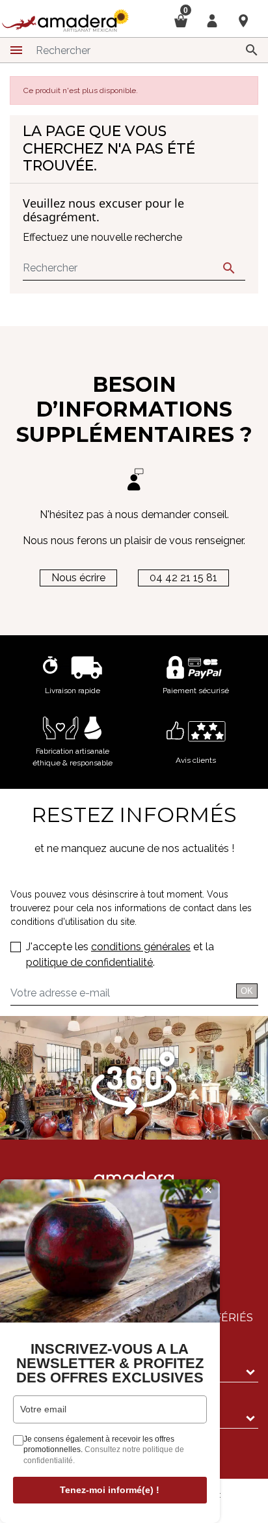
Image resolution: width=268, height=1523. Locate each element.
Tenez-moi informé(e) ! (109, 1490)
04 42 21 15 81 (183, 577)
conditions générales (141, 946)
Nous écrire (78, 577)
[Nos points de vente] (243, 20)
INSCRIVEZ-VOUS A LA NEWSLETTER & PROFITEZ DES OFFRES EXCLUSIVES (110, 1363)
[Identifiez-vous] (212, 20)
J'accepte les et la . (120, 954)
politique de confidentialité (89, 962)
